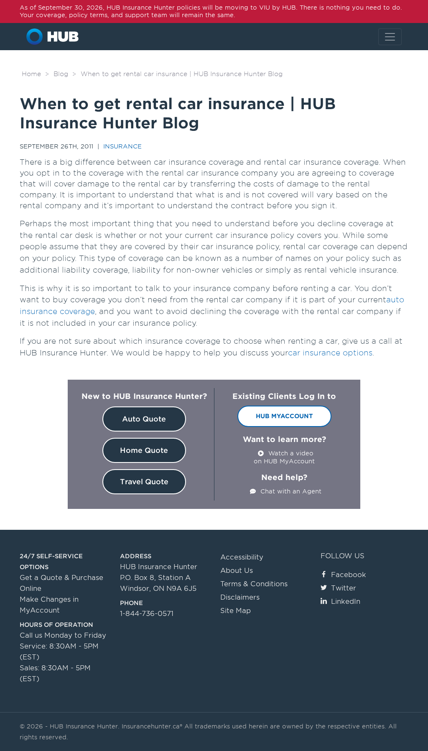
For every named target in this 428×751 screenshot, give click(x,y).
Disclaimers (240, 597)
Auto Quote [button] (144, 419)
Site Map (235, 611)
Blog (61, 74)
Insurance (122, 146)
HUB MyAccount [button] (284, 416)
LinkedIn (345, 601)
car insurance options (330, 352)
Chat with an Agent (290, 491)
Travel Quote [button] (144, 482)
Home (31, 74)
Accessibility (241, 557)
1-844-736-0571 (146, 614)
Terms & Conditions (254, 584)
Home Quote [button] (144, 450)
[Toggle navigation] (390, 36)
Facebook (348, 575)
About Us (236, 571)
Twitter (343, 588)
